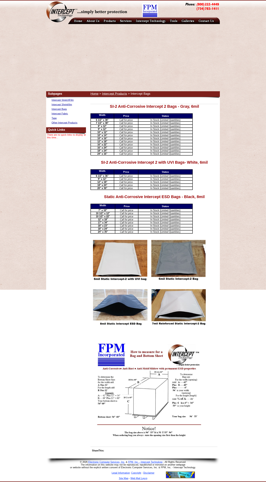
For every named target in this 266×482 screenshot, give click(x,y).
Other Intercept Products (64, 122)
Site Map (123, 478)
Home (94, 93)
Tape (54, 118)
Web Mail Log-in (138, 478)
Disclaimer (148, 472)
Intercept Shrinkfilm (62, 104)
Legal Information (121, 472)
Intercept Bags (59, 109)
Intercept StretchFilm (63, 100)
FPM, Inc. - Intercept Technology (145, 462)
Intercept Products (114, 93)
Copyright (136, 472)
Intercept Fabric (60, 113)
